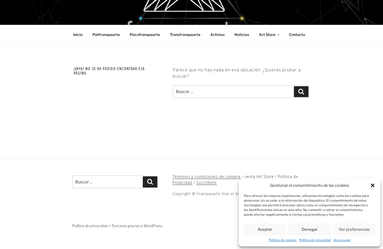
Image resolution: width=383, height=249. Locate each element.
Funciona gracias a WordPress (137, 225)
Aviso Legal (341, 240)
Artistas (217, 34)
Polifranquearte (106, 34)
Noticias (241, 34)
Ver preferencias (354, 229)
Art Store (267, 34)
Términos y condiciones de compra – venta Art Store (223, 176)
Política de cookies (282, 240)
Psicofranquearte (145, 34)
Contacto (297, 34)
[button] (372, 185)
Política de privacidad (315, 240)
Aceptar (265, 229)
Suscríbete (206, 182)
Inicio (78, 34)
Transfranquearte (185, 34)
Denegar (310, 229)
